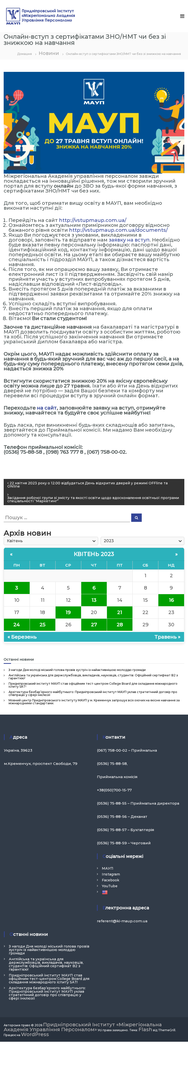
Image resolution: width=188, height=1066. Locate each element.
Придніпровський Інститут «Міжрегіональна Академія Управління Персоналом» (83, 1027)
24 (16, 625)
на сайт (47, 408)
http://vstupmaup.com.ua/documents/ (118, 230)
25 (43, 625)
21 (119, 612)
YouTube (110, 886)
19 (68, 612)
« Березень (22, 637)
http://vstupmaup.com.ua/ (92, 220)
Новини (49, 53)
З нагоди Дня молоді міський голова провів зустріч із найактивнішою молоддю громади (77, 670)
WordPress (35, 1034)
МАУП (107, 868)
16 (171, 600)
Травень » (167, 637)
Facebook (110, 880)
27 (94, 625)
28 (120, 625)
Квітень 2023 (94, 554)
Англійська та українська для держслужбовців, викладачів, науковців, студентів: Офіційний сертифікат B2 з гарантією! (93, 676)
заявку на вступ (129, 240)
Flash (145, 1029)
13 (94, 600)
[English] (105, 892)
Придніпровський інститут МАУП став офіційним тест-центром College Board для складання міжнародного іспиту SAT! (93, 685)
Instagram (111, 874)
